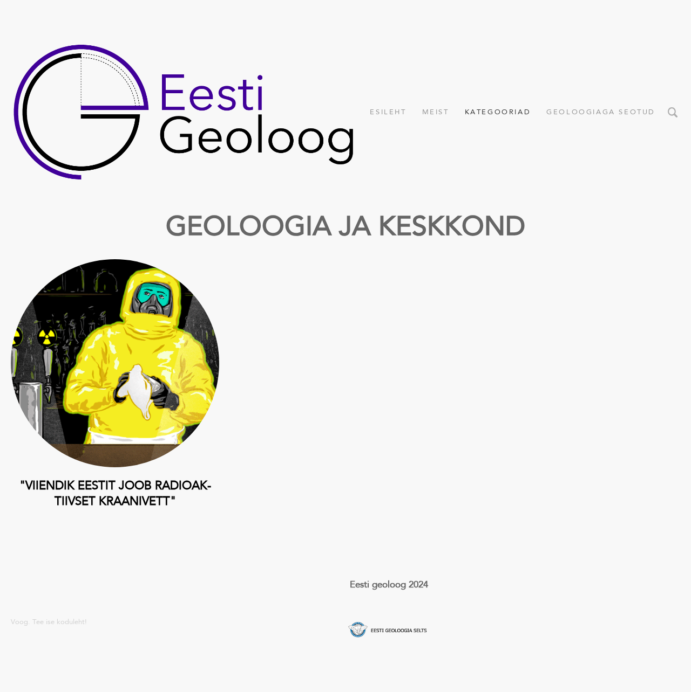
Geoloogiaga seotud (600, 112)
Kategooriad (498, 112)
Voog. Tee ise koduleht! (49, 622)
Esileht (388, 112)
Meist (435, 112)
